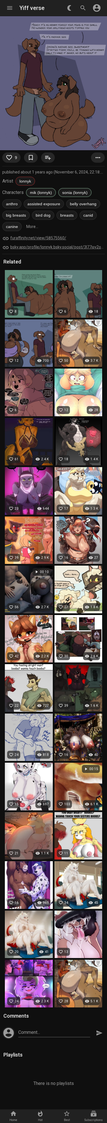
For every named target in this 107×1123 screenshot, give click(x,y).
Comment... (29, 1032)
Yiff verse (32, 8)
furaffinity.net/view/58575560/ (38, 238)
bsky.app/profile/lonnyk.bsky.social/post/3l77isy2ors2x (57, 247)
